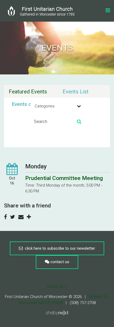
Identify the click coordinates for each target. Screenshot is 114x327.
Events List (76, 91)
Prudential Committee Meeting (64, 178)
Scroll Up (55, 286)
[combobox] (57, 106)
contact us (59, 261)
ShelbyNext (57, 313)
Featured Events (28, 91)
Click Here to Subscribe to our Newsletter (59, 248)
